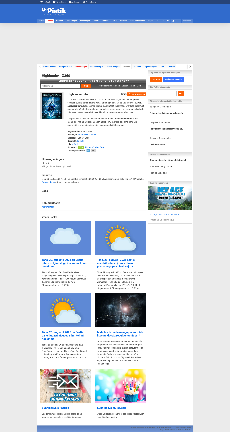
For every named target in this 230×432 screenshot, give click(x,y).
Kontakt (181, 430)
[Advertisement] (115, 43)
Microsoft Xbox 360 (94, 147)
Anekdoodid (75, 2)
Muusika (123, 21)
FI (168, 21)
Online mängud (96, 67)
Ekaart (95, 21)
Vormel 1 (105, 21)
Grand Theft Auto (137, 21)
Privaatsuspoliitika (171, 430)
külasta (80, 141)
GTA (162, 67)
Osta (139, 85)
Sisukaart (187, 21)
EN (163, 21)
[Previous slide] (40, 66)
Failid (117, 85)
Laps (150, 21)
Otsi (86, 86)
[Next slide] (190, 66)
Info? (123, 94)
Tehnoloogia (71, 21)
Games (50, 21)
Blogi (162, 430)
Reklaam (188, 430)
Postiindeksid (90, 2)
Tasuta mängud (113, 67)
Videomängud (81, 67)
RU (157, 21)
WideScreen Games (86, 134)
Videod (125, 85)
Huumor (59, 21)
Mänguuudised (65, 67)
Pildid (132, 85)
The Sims (137, 67)
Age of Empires (151, 67)
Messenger (85, 21)
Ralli (115, 21)
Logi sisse (156, 79)
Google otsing (48, 182)
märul (75, 144)
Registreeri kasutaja (173, 79)
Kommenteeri (48, 207)
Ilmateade (47, 2)
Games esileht (49, 67)
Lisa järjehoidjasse (138, 94)
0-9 (127, 81)
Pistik (41, 21)
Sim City (171, 67)
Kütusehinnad (61, 2)
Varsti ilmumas (106, 85)
